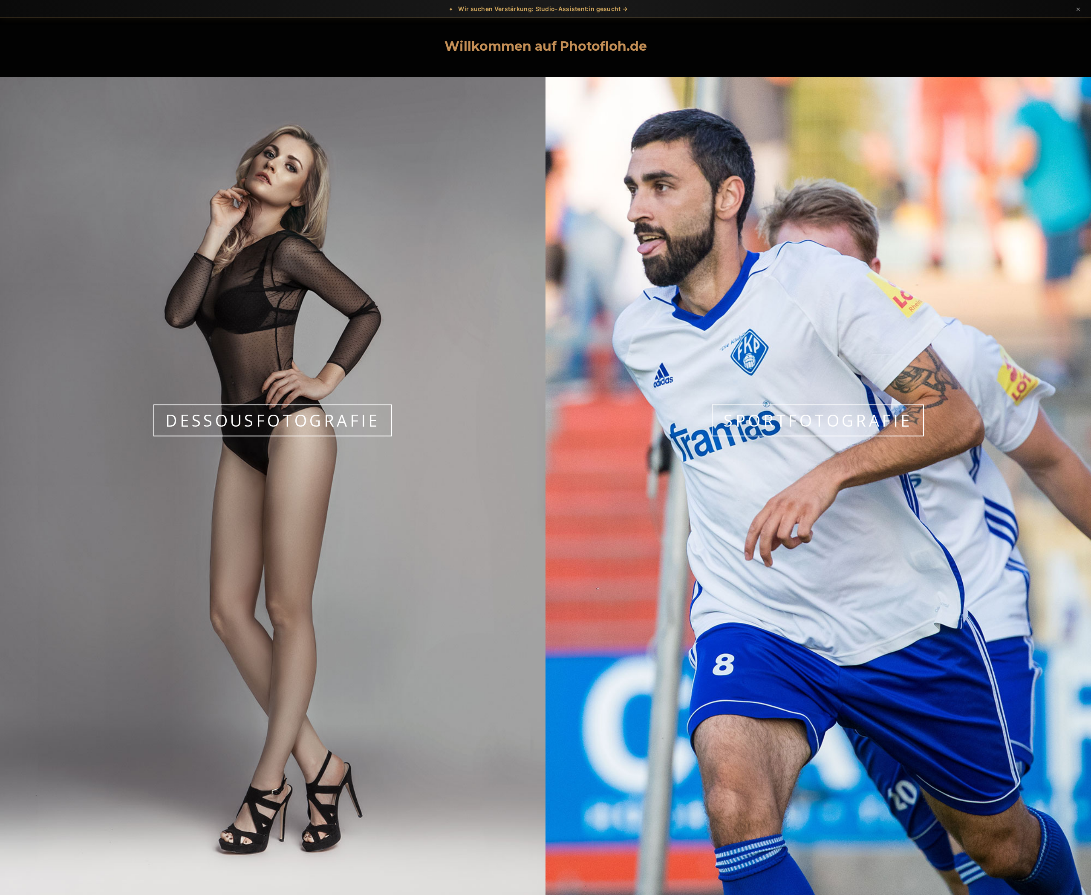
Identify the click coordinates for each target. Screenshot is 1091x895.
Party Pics (818, 420)
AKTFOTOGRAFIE (273, 420)
